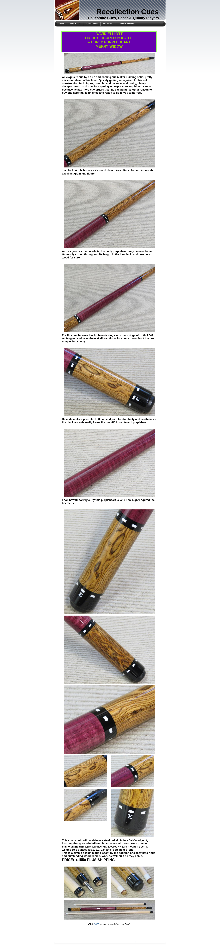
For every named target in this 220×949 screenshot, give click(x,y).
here (96, 924)
